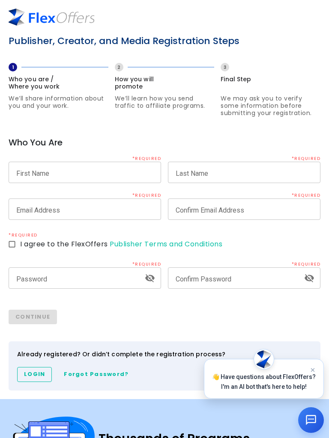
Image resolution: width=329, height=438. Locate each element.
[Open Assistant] (311, 420)
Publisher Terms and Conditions (166, 244)
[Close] (312, 370)
